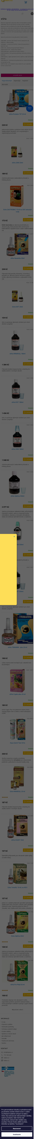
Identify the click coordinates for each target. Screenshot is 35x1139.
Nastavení (17, 1129)
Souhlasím (17, 1134)
